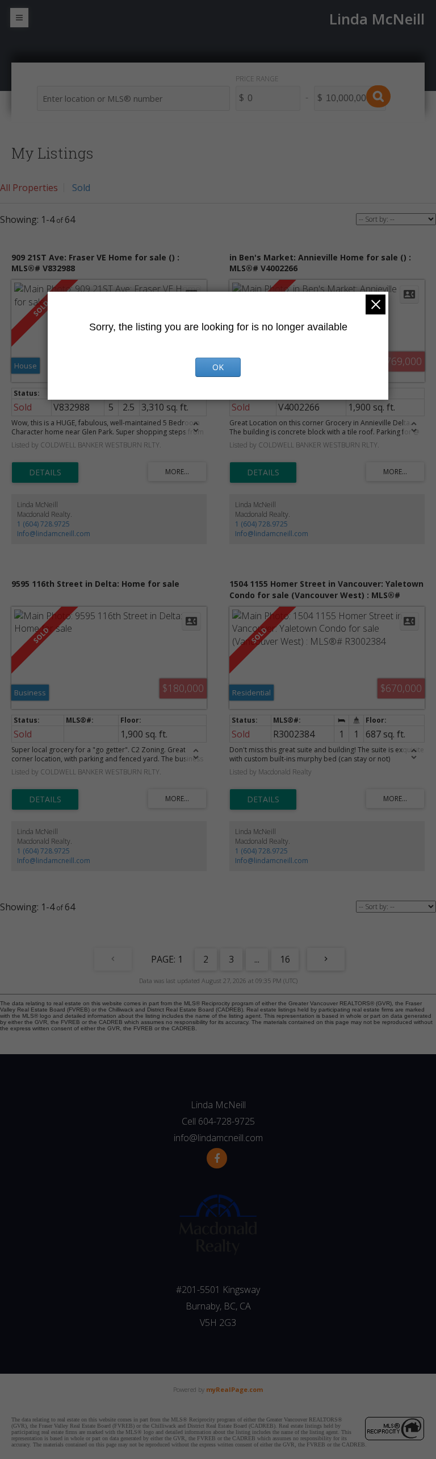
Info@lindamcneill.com (53, 533)
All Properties (29, 187)
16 (285, 959)
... (256, 959)
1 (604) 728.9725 (43, 524)
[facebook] (217, 1158)
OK (218, 367)
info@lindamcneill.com (218, 1137)
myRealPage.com (234, 1389)
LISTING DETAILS (45, 472)
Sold (81, 187)
